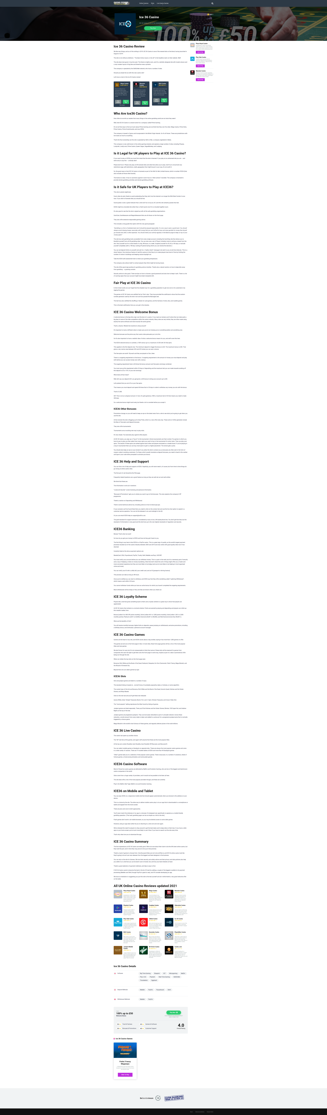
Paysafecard (160, 990)
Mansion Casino (142, 84)
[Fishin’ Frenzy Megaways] (125, 1057)
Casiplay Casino (154, 905)
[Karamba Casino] (143, 939)
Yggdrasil (154, 980)
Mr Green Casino (154, 947)
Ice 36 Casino (179, 919)
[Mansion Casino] (136, 86)
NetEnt (183, 973)
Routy (191, 1111)
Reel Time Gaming (164, 977)
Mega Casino (124, 83)
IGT (164, 973)
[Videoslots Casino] (169, 912)
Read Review (118, 101)
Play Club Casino (128, 919)
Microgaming (173, 973)
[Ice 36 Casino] (169, 926)
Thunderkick (143, 980)
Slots (152, 3)
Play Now (153, 28)
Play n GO (143, 977)
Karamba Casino (154, 932)
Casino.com (178, 947)
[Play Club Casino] (118, 926)
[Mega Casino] (117, 86)
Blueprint (157, 973)
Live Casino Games (162, 3)
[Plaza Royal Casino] (118, 898)
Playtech (152, 977)
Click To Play (126, 101)
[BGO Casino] (155, 86)
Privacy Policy (210, 1111)
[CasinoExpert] (122, 2)
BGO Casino (162, 83)
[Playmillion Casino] (169, 939)
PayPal (150, 990)
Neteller (142, 990)
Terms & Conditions (199, 1111)
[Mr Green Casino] (143, 954)
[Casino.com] (169, 954)
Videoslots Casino (180, 905)
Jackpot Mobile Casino (128, 947)
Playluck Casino (128, 905)
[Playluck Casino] (118, 912)
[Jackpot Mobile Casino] (118, 954)
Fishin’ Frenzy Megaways (125, 1062)
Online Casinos (143, 3)
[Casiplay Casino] (143, 912)
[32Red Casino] (143, 926)
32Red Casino (153, 919)
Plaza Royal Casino (129, 890)
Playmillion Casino (180, 932)
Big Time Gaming (145, 973)
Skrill (169, 990)
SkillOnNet (177, 977)
